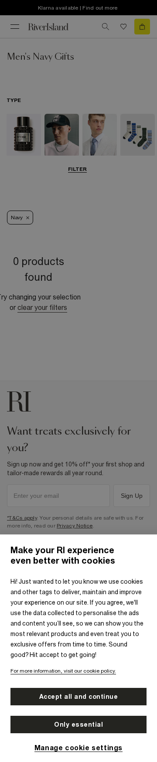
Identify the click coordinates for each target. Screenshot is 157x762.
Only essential (78, 724)
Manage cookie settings (78, 748)
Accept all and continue (78, 696)
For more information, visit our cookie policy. (63, 671)
